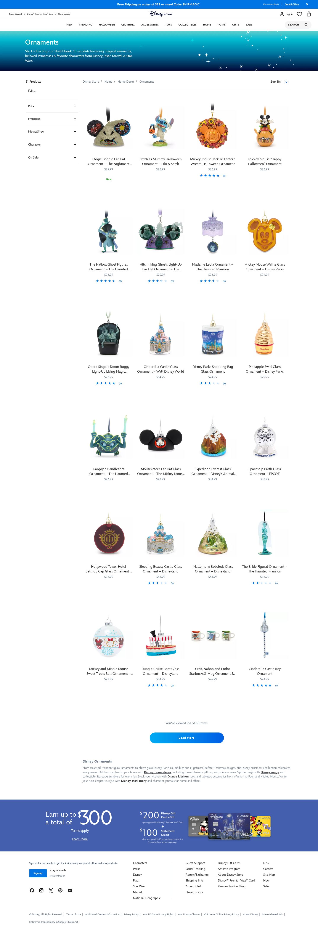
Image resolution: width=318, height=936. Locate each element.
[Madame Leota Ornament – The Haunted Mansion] (213, 231)
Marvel (137, 892)
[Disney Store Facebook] (31, 890)
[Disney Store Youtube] (69, 890)
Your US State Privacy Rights (158, 914)
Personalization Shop (232, 886)
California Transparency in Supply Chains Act (53, 922)
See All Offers (292, 4)
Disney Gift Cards (229, 863)
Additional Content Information (102, 914)
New (69, 24)
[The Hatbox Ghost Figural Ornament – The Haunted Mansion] (109, 231)
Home (207, 24)
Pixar (136, 880)
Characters (140, 863)
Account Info (194, 886)
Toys (168, 24)
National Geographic (147, 898)
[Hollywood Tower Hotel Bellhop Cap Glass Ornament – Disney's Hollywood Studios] (109, 533)
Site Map (269, 875)
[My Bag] (309, 14)
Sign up (38, 873)
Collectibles (187, 24)
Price (31, 106)
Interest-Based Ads (272, 914)
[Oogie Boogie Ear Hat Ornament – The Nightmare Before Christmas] (109, 126)
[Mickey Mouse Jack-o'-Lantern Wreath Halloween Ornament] (213, 126)
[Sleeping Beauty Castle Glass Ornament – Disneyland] (161, 533)
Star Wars (139, 886)
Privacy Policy (57, 875)
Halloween (107, 24)
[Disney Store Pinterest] (60, 890)
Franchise (34, 119)
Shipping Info (194, 880)
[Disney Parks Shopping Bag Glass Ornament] (213, 333)
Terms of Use (73, 914)
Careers (268, 869)
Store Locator (64, 14)
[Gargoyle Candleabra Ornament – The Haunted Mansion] (109, 436)
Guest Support (15, 14)
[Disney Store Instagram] (41, 890)
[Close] (306, 6)
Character (34, 144)
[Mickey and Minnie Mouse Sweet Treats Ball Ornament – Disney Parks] (109, 635)
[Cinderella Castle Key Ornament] (265, 635)
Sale (249, 24)
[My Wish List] (299, 14)
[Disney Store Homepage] (160, 14)
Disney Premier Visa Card (40, 14)
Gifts (235, 24)
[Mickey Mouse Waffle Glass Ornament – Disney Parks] (265, 231)
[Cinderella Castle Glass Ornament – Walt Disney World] (161, 333)
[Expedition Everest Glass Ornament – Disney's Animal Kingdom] (213, 436)
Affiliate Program (229, 869)
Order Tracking (195, 869)
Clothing (128, 24)
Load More (187, 738)
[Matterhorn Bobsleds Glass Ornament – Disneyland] (213, 533)
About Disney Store (230, 875)
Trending (85, 24)
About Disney (250, 914)
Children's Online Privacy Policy (221, 914)
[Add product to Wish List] (130, 98)
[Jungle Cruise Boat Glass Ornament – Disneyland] (161, 635)
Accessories (150, 24)
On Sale (33, 157)
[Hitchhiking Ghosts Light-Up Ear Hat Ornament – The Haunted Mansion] (161, 231)
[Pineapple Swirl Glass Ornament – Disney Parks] (265, 333)
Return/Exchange (197, 875)
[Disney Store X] (50, 890)
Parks (222, 24)
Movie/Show (36, 131)
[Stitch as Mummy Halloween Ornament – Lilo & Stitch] (161, 126)
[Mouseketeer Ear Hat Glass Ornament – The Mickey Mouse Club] (161, 436)
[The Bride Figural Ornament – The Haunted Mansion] (265, 533)
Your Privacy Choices (189, 914)
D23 (266, 863)
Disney (137, 875)
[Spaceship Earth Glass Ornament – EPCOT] (265, 436)
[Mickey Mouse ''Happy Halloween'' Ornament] (265, 126)
